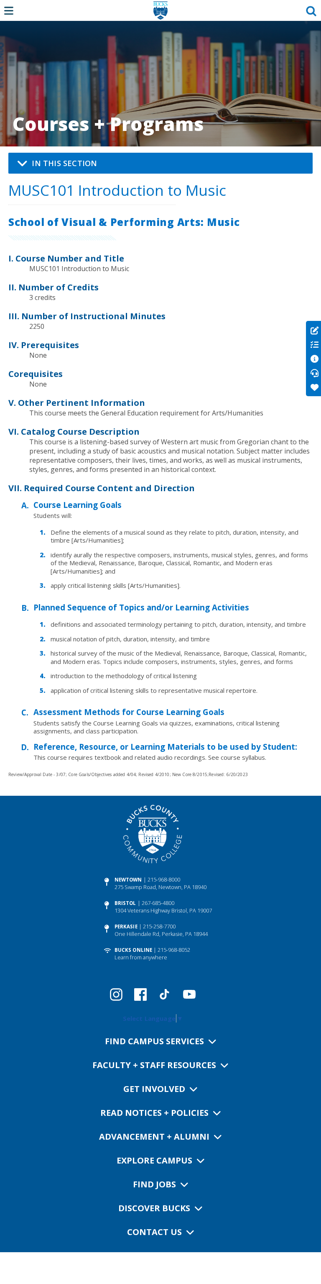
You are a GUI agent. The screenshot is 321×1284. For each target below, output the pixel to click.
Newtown (128, 880)
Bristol (125, 903)
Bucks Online (133, 950)
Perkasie (126, 926)
